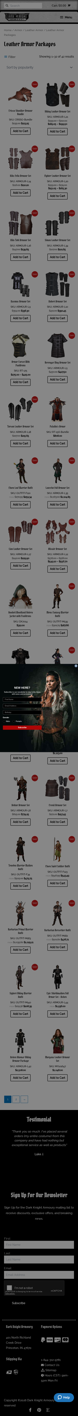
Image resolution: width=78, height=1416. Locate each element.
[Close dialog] (76, 666)
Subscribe (22, 728)
